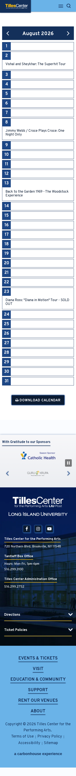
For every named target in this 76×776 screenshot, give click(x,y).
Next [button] (68, 473)
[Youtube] (49, 529)
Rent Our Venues (38, 701)
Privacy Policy (49, 736)
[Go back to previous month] (7, 33)
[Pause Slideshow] (68, 463)
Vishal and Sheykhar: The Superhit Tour (35, 64)
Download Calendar (40, 400)
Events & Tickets (38, 658)
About (38, 711)
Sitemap (51, 743)
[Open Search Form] (68, 5)
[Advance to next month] (68, 33)
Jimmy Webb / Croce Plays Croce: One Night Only (34, 133)
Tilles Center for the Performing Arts (16, 6)
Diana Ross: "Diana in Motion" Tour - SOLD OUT (37, 302)
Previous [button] (7, 473)
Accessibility (29, 743)
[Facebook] (26, 529)
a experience (38, 754)
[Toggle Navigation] (61, 7)
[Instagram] (38, 529)
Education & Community (38, 679)
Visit (38, 669)
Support (38, 690)
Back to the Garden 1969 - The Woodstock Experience (37, 194)
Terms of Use (22, 736)
